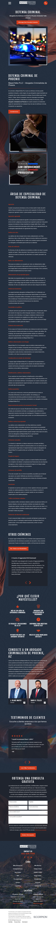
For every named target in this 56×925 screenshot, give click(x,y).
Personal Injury (18, 879)
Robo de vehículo (13, 246)
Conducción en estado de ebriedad (19, 358)
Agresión (11, 204)
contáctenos (14, 111)
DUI (18, 875)
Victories (37, 882)
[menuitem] (10, 922)
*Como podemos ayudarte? (15, 816)
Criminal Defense (18, 869)
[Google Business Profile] (31, 857)
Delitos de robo (13, 232)
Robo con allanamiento (15, 260)
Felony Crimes (38, 869)
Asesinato (11, 484)
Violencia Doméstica (14, 289)
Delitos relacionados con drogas (18, 342)
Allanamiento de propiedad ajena (18, 274)
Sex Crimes (18, 872)
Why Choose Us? (17, 865)
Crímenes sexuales (14, 440)
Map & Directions (18, 903)
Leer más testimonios (28, 768)
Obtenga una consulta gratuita (28, 22)
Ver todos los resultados (18, 548)
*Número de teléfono (14, 806)
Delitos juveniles (13, 389)
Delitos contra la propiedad (17, 421)
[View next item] (30, 582)
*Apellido (31, 801)
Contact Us (38, 886)
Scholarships (37, 879)
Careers (18, 882)
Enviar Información (28, 835)
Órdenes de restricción (15, 325)
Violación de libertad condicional (18, 514)
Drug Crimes (37, 875)
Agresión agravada (14, 216)
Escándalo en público (15, 307)
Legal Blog (18, 886)
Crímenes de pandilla (15, 470)
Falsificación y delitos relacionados (19, 373)
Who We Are (37, 865)
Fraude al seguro (13, 456)
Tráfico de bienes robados (16, 498)
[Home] (27, 3)
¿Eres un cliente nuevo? (14, 811)
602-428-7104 (28, 853)
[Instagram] (28, 857)
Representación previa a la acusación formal (22, 405)
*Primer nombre (13, 801)
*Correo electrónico (33, 806)
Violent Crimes (38, 872)
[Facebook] (25, 857)
